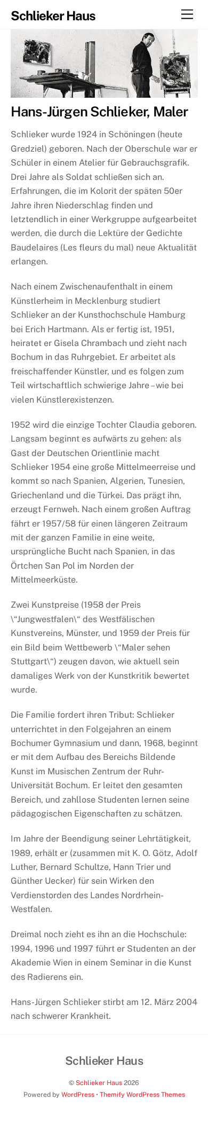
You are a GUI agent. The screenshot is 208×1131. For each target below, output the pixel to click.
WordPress (77, 1094)
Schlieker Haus (99, 1083)
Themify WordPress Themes (142, 1094)
